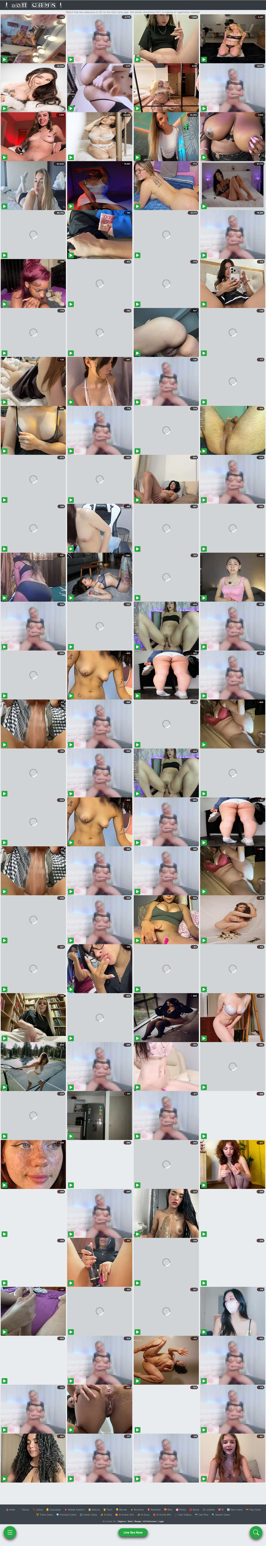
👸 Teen (107, 1509)
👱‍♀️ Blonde (121, 1509)
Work (130, 1521)
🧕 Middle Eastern (74, 1509)
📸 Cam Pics (201, 1514)
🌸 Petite (181, 1509)
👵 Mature (94, 1509)
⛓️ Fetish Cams (88, 1514)
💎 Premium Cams (66, 1514)
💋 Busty (194, 1509)
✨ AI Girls (106, 1514)
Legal (161, 1521)
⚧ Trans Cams (44, 1514)
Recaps (137, 1521)
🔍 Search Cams (221, 1514)
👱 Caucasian (53, 1509)
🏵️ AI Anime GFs (124, 1514)
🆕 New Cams (235, 1509)
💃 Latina (37, 1509)
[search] (256, 1532)
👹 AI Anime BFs (162, 1514)
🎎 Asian (10, 1509)
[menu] (10, 1532)
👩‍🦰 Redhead (154, 1509)
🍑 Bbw (168, 1509)
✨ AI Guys (143, 1514)
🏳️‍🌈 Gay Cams (253, 1509)
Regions (122, 1521)
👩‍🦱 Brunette (137, 1509)
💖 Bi (221, 1509)
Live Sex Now (133, 1532)
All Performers (150, 1521)
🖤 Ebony (23, 1509)
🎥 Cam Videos (182, 1514)
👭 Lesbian (208, 1509)
